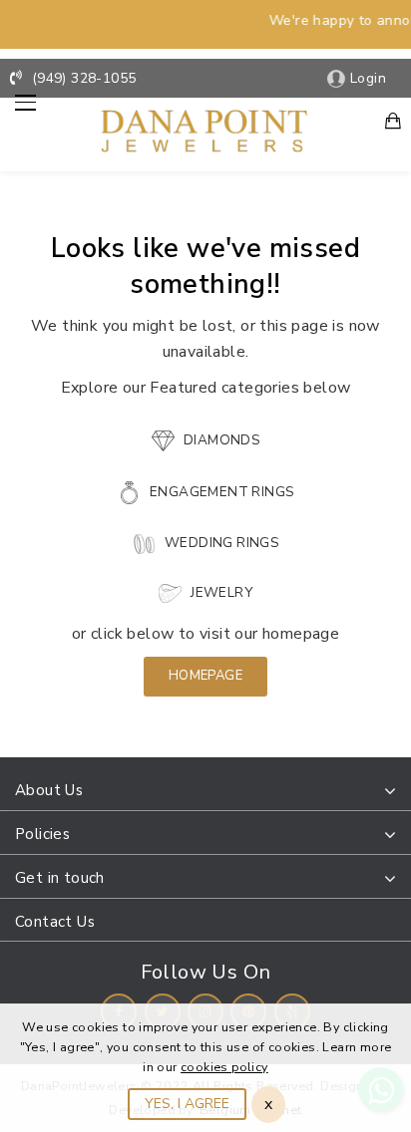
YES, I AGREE (187, 1103)
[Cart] (393, 123)
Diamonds (220, 439)
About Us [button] (49, 790)
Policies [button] (42, 834)
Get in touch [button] (60, 878)
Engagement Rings (220, 491)
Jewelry (220, 592)
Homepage (205, 676)
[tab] (205, 791)
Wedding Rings (220, 542)
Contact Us (55, 922)
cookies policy (224, 1066)
